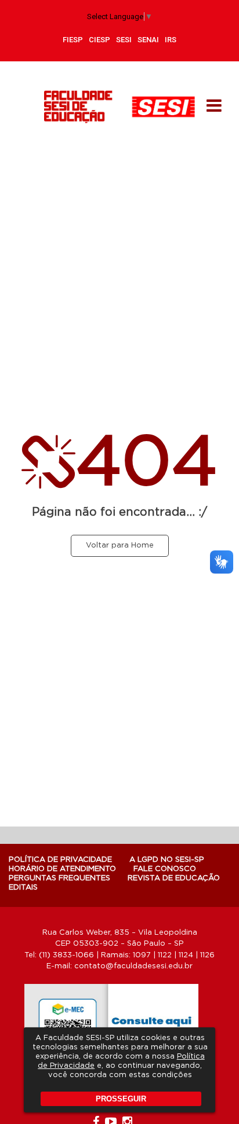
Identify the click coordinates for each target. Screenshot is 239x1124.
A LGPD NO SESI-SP (166, 860)
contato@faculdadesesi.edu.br (133, 966)
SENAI (148, 39)
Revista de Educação (174, 878)
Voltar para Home (120, 545)
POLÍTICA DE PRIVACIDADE (60, 860)
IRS (170, 39)
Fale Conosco (164, 869)
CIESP (99, 39)
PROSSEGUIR (121, 1098)
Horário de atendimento (62, 869)
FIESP (73, 39)
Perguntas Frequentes (59, 878)
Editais (23, 887)
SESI (124, 39)
